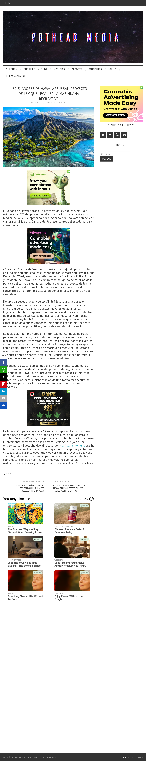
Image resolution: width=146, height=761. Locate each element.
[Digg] (3, 391)
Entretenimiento (35, 69)
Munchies (95, 69)
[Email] (3, 398)
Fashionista (124, 757)
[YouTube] (117, 135)
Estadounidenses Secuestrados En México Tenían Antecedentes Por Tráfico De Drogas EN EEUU (69, 488)
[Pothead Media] (73, 36)
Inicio (7, 3)
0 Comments (61, 103)
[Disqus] (48, 637)
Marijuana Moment (73, 445)
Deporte (76, 69)
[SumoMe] (3, 405)
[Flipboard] (3, 384)
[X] (3, 376)
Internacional (16, 76)
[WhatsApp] (3, 369)
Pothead (49, 103)
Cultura (11, 69)
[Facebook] (110, 135)
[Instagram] (124, 135)
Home (8, 474)
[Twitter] (103, 135)
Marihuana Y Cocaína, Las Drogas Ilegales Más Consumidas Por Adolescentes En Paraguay (30, 488)
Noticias (59, 69)
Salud (112, 69)
